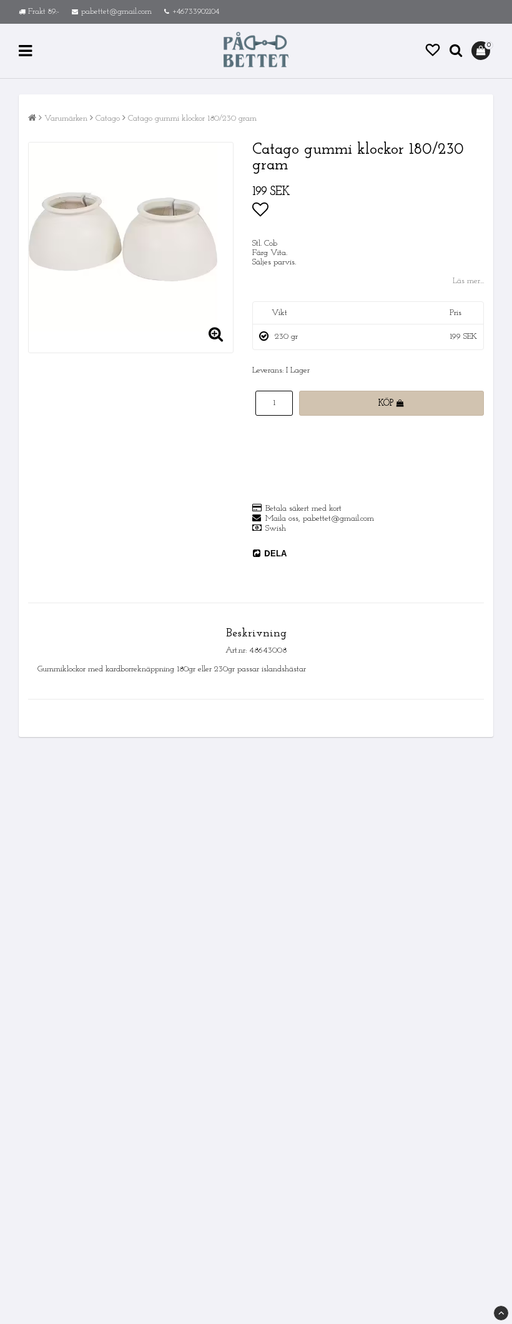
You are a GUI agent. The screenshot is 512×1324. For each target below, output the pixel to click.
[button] (433, 51)
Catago (108, 118)
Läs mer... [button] (468, 281)
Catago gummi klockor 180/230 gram (192, 118)
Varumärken (65, 118)
